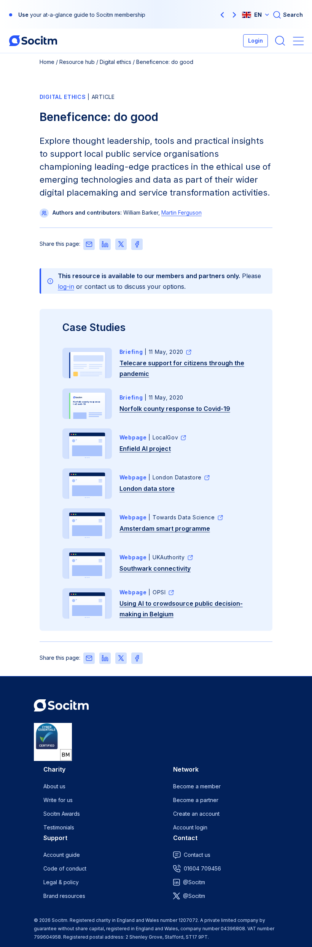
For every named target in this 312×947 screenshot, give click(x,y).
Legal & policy (61, 882)
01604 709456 (202, 868)
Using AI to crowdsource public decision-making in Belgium (181, 609)
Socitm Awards (61, 813)
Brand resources (64, 896)
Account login (190, 827)
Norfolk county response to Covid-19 (174, 408)
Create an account (196, 813)
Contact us (197, 855)
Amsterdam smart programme (164, 528)
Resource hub (77, 62)
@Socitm (194, 882)
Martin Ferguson (181, 212)
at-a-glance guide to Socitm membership (94, 14)
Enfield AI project (145, 448)
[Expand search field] (287, 15)
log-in (66, 286)
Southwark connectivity (155, 568)
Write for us (58, 800)
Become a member (197, 786)
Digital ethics (115, 62)
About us (54, 786)
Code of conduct (64, 868)
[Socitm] (33, 40)
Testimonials (58, 827)
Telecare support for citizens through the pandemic (181, 368)
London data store (147, 488)
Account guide (61, 855)
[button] (222, 14)
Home (47, 62)
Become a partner (195, 800)
